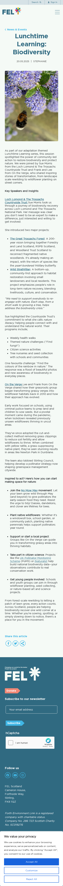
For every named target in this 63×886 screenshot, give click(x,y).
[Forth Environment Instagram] (23, 775)
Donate (11, 690)
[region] (31, 858)
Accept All (31, 861)
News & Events (16, 29)
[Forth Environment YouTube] (15, 775)
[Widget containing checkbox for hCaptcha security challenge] (30, 743)
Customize (31, 870)
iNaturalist (41, 561)
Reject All (31, 879)
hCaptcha (12, 733)
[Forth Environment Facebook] (8, 775)
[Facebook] (8, 644)
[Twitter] (15, 644)
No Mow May (29, 490)
